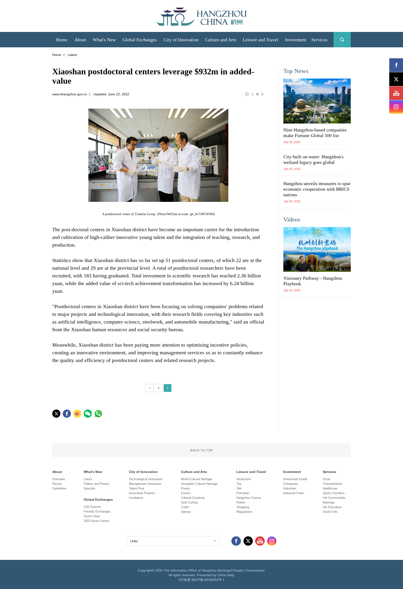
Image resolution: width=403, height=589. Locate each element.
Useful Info (330, 511)
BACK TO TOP (201, 450)
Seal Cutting (189, 502)
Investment (292, 472)
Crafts (185, 507)
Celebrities (59, 488)
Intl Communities (334, 497)
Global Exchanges (98, 499)
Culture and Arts (194, 472)
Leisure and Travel (251, 472)
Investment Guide (295, 479)
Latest (88, 479)
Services (329, 472)
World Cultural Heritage (196, 479)
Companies (290, 484)
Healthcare (330, 488)
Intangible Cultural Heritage (199, 484)
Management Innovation (145, 484)
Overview (58, 479)
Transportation (332, 484)
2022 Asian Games (96, 521)
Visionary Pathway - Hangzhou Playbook (312, 281)
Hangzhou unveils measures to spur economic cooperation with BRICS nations (317, 189)
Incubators (136, 497)
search (342, 39)
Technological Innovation (145, 479)
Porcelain (242, 493)
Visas (326, 479)
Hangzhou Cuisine (248, 497)
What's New (93, 472)
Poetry (185, 488)
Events (186, 493)
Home (56, 55)
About (57, 472)
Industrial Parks (293, 493)
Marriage (328, 502)
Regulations (244, 511)
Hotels (240, 502)
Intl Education (332, 507)
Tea (238, 484)
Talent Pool (136, 488)
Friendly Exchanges (97, 511)
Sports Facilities (334, 493)
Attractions (243, 479)
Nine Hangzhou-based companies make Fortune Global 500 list (315, 132)
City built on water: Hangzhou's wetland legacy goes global (313, 159)
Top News (295, 71)
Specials (89, 488)
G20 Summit (92, 507)
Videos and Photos (96, 484)
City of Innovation (143, 472)
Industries (289, 488)
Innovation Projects (142, 493)
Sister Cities (92, 516)
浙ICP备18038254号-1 (208, 580)
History (57, 484)
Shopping (242, 507)
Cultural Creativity (193, 497)
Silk (239, 488)
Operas (186, 511)
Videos (291, 219)
